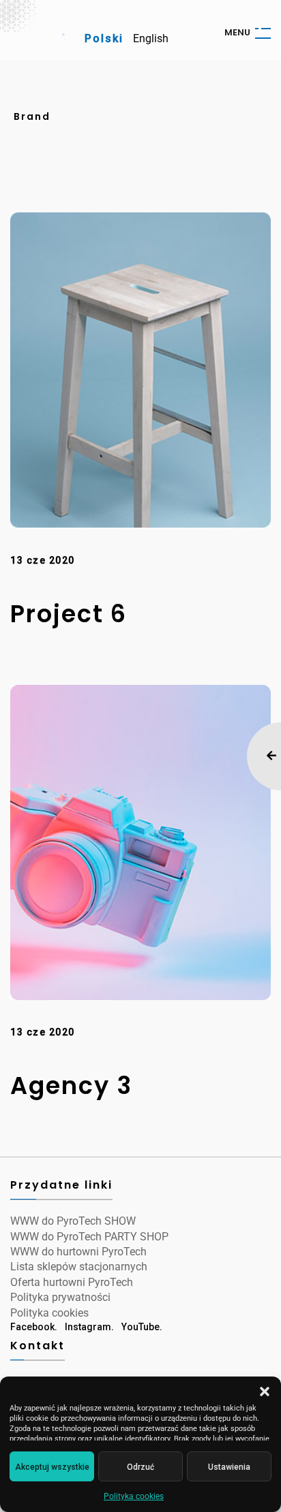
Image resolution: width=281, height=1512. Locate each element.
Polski (104, 38)
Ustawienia (229, 1467)
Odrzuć (140, 1467)
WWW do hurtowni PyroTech (78, 1251)
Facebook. (33, 1326)
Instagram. (89, 1326)
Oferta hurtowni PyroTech (71, 1282)
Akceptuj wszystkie (52, 1467)
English (150, 38)
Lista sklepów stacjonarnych (78, 1266)
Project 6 (68, 613)
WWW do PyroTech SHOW (73, 1221)
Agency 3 (71, 1085)
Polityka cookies (134, 1496)
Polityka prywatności (60, 1297)
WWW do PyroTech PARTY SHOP (89, 1236)
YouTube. (141, 1326)
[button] (264, 1391)
